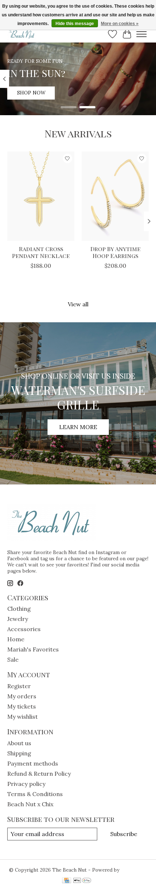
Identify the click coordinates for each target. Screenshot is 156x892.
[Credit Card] (66, 881)
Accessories (24, 629)
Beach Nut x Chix (30, 804)
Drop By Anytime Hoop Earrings (115, 252)
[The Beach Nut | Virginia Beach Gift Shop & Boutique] (22, 34)
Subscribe (123, 833)
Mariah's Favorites (33, 649)
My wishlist (22, 716)
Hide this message (75, 23)
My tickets (21, 706)
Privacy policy (26, 783)
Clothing (19, 608)
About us (19, 743)
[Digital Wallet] (82, 881)
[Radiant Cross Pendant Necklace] (40, 196)
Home (15, 639)
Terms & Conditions (35, 794)
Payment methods (32, 763)
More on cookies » (120, 23)
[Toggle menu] (141, 34)
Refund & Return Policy (39, 773)
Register (19, 686)
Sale (13, 659)
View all (78, 304)
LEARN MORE (78, 427)
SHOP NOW (31, 93)
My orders (21, 696)
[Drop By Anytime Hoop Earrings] (115, 196)
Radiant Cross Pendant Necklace (41, 252)
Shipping (19, 753)
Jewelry (17, 618)
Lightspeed (134, 870)
